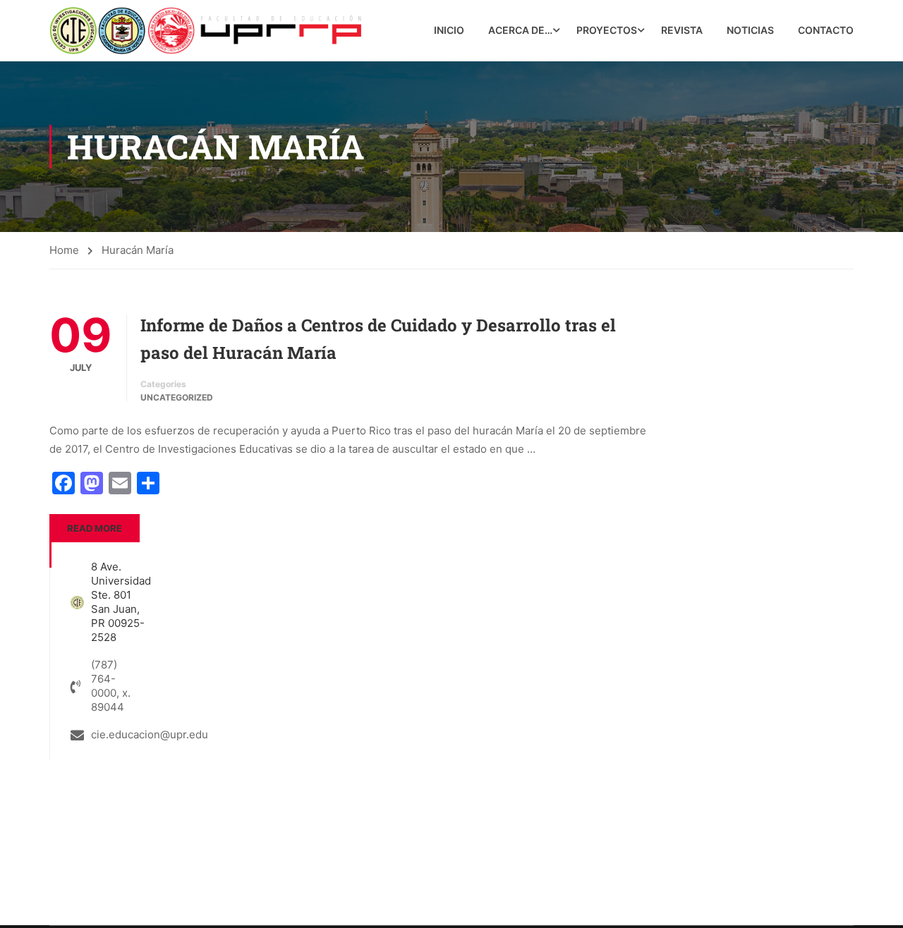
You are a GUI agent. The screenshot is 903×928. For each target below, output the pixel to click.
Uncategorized (176, 397)
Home (64, 250)
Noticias (750, 30)
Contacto (826, 30)
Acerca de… (520, 30)
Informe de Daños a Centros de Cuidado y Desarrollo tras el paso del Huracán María (378, 338)
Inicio (449, 30)
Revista (682, 30)
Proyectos (606, 30)
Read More (94, 528)
